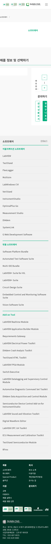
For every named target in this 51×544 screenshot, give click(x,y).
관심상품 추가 (38, 111)
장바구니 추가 (46, 111)
